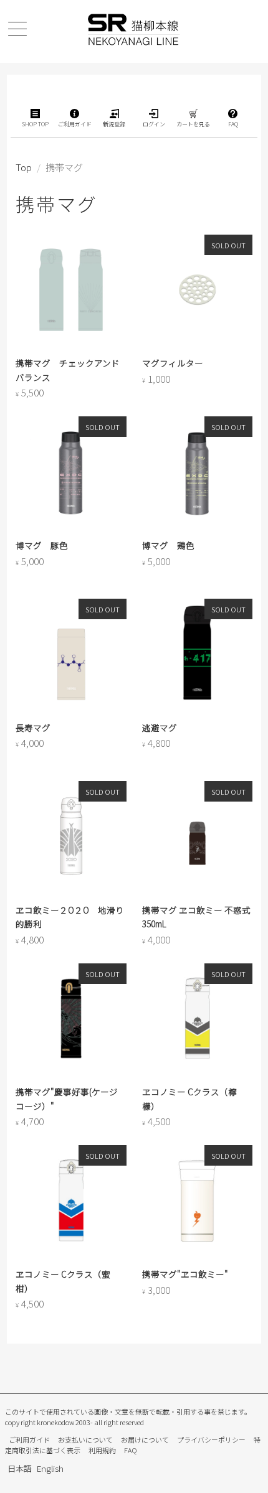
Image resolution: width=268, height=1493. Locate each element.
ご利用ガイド (29, 1439)
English (50, 1468)
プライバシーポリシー (212, 1439)
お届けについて (145, 1439)
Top (24, 167)
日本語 (19, 1468)
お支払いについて (85, 1439)
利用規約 (102, 1450)
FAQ (130, 1450)
